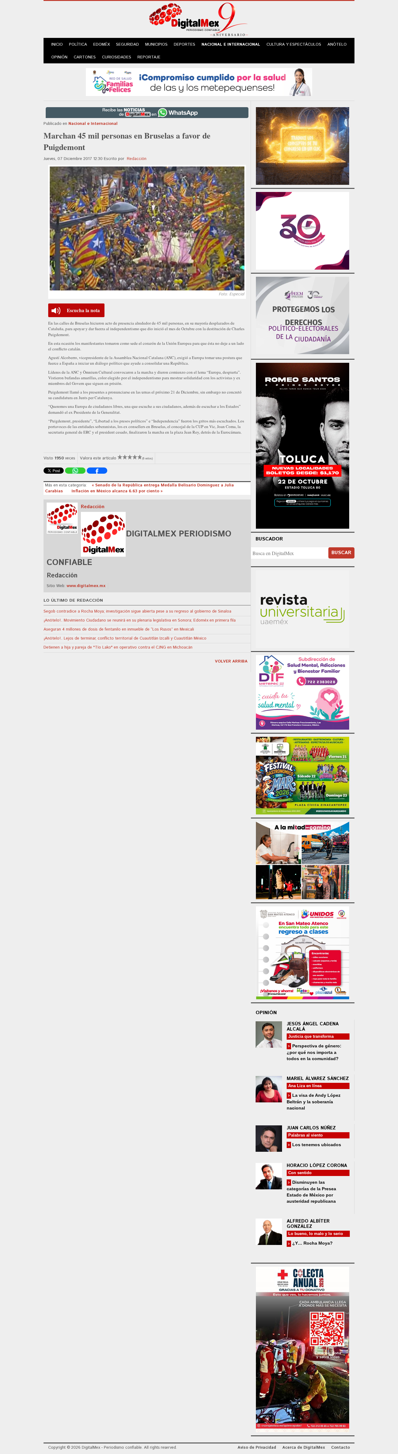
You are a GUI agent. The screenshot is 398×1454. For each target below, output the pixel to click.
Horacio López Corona (317, 1165)
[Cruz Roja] (302, 1348)
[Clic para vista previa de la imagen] (147, 228)
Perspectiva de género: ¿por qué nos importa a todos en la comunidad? (314, 1052)
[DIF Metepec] (302, 691)
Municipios (156, 45)
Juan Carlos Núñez (311, 1128)
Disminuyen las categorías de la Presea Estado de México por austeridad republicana (311, 1192)
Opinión (59, 57)
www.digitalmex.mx (86, 586)
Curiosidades (116, 57)
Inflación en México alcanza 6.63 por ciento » (117, 491)
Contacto (340, 1448)
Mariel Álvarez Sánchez (318, 1078)
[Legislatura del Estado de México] (302, 145)
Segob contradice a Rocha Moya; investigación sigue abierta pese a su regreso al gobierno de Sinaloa (137, 611)
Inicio (57, 45)
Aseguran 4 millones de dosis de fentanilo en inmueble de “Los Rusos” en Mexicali (119, 629)
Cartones (85, 57)
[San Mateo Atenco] (302, 952)
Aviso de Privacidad (257, 1448)
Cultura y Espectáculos (293, 45)
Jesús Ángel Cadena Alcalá (313, 1026)
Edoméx (101, 45)
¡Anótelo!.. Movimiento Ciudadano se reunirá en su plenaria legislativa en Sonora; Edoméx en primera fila (140, 620)
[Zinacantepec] (302, 774)
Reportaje (148, 57)
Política (78, 45)
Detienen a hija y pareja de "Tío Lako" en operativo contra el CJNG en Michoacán (118, 647)
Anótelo (337, 45)
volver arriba (231, 661)
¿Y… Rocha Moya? (312, 1243)
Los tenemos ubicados (316, 1144)
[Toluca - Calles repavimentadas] (302, 859)
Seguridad (127, 45)
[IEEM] (302, 230)
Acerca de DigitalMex (303, 1448)
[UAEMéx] (302, 608)
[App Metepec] (199, 81)
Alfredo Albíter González (308, 1224)
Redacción (136, 159)
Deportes (184, 45)
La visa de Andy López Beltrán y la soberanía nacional (313, 1101)
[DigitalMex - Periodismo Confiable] (199, 20)
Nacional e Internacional (230, 45)
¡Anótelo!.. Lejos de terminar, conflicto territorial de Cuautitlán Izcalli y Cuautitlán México (125, 638)
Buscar (341, 552)
